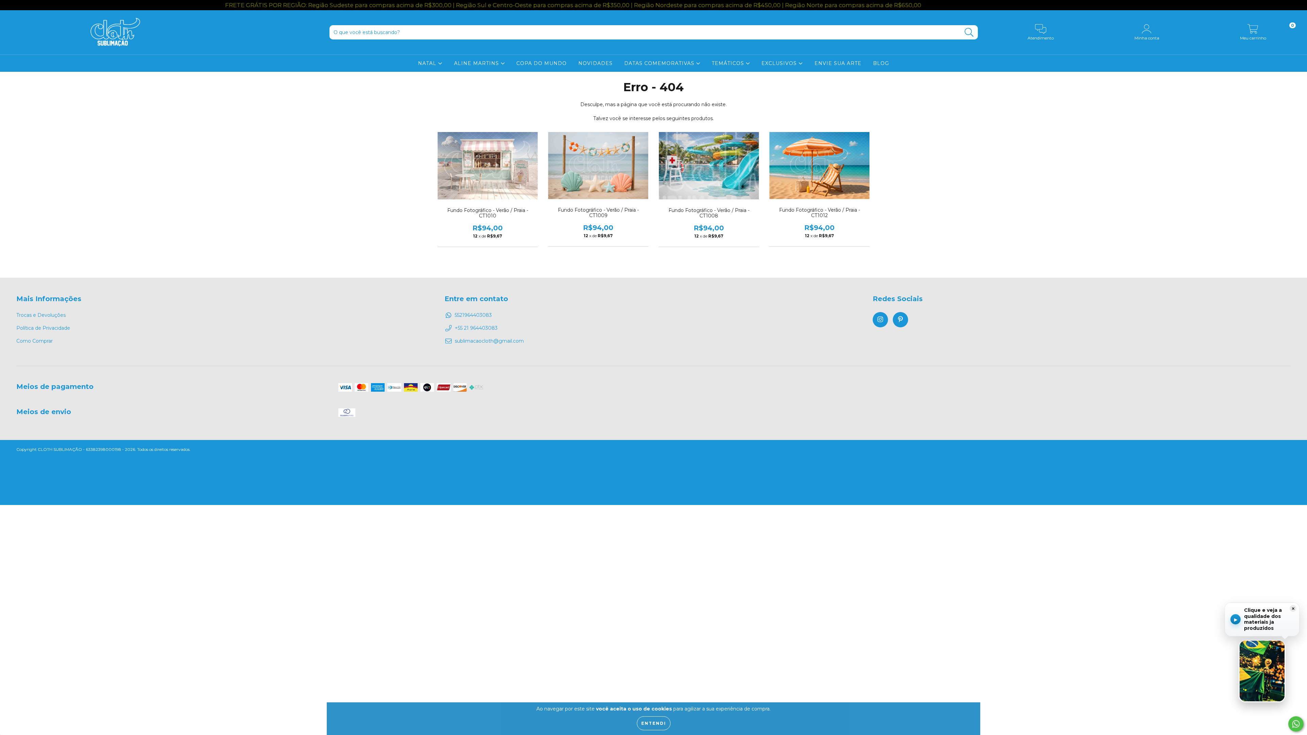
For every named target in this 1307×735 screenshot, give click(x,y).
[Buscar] (969, 32)
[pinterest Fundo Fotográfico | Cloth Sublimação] (900, 319)
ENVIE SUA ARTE (837, 63)
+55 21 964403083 (476, 328)
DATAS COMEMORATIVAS (660, 63)
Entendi (653, 723)
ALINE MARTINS (477, 63)
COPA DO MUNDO (541, 63)
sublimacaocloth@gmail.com (489, 341)
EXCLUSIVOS (779, 63)
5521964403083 (473, 315)
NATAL (428, 63)
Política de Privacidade (43, 328)
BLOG (881, 63)
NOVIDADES (595, 63)
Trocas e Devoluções (41, 315)
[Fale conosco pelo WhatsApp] (1296, 724)
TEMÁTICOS (729, 63)
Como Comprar (34, 341)
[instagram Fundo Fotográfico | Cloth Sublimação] (880, 319)
